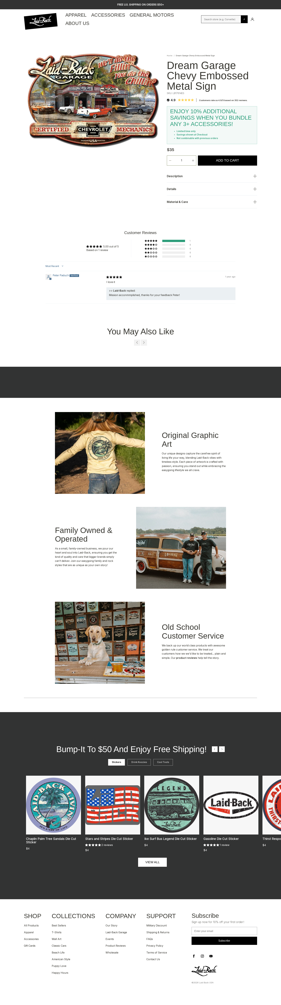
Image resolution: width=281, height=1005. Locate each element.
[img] (114, 277)
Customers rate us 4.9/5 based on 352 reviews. (223, 100)
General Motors (152, 15)
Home (169, 55)
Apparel (76, 15)
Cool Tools (163, 762)
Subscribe (224, 940)
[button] (151, 241)
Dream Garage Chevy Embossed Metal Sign (195, 55)
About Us (77, 23)
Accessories (108, 15)
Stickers (116, 762)
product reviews (186, 657)
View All (152, 862)
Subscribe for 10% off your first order (140, 4)
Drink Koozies (139, 762)
